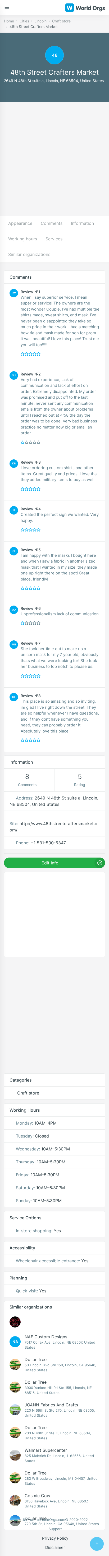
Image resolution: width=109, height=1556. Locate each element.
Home (9, 21)
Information (82, 223)
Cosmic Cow (37, 1495)
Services (54, 238)
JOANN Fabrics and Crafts (51, 1404)
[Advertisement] (54, 158)
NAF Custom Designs (46, 1336)
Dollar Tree (36, 1359)
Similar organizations (29, 254)
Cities (24, 21)
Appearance (20, 223)
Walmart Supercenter (46, 1450)
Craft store (61, 21)
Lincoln (40, 21)
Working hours (22, 238)
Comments (51, 223)
